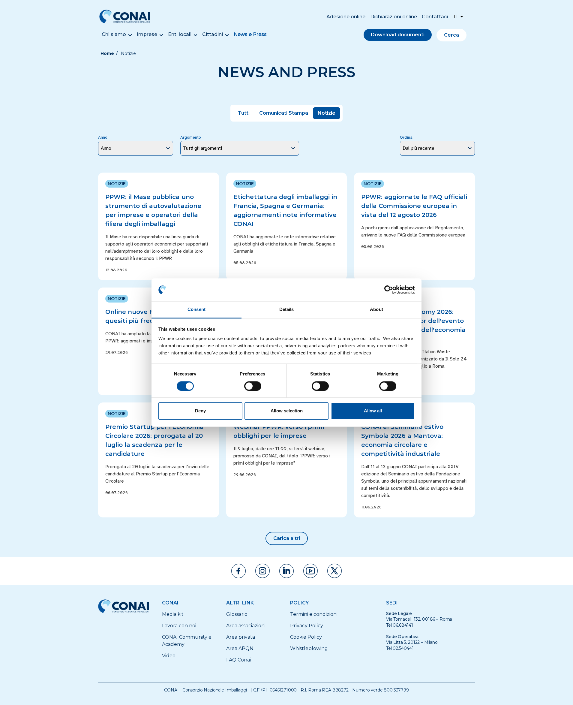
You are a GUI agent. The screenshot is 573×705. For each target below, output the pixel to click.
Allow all (373, 411)
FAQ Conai (238, 660)
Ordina (406, 137)
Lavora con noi (179, 625)
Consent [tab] (197, 309)
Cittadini (212, 34)
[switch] (252, 386)
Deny (200, 411)
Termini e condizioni (314, 614)
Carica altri (286, 538)
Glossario (237, 614)
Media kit (173, 614)
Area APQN (240, 648)
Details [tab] (286, 309)
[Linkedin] (286, 571)
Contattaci (435, 17)
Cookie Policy (306, 637)
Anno (102, 137)
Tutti (244, 113)
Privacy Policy (306, 625)
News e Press (250, 34)
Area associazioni (246, 625)
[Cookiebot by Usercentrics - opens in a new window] (388, 289)
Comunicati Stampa (283, 113)
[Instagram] (262, 571)
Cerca (451, 35)
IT (456, 17)
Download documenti (397, 35)
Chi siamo (114, 34)
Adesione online (345, 17)
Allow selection (287, 411)
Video (169, 655)
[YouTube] (310, 571)
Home (107, 53)
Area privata (240, 637)
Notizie (326, 113)
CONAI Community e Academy (187, 640)
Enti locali (179, 34)
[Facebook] (238, 571)
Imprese (147, 34)
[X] (334, 571)
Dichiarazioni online (393, 17)
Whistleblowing (309, 648)
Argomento (190, 137)
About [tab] (376, 309)
